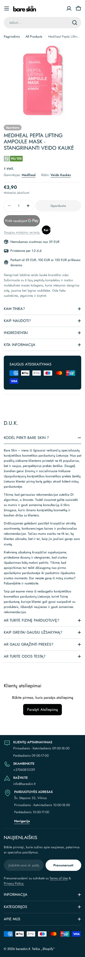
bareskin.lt (23, 948)
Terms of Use (59, 878)
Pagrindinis (12, 36)
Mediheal (28, 175)
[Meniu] (6, 8)
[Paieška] (74, 22)
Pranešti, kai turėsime (46, 230)
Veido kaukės (61, 175)
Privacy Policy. (14, 883)
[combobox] (42, 22)
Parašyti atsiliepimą (42, 709)
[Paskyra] (69, 8)
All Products (34, 36)
